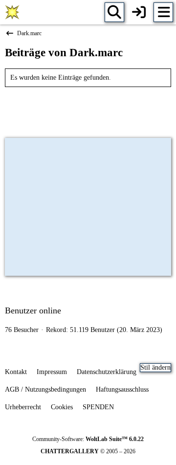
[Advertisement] (88, 109)
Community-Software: (88, 439)
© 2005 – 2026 (88, 451)
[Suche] (114, 12)
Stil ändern (155, 367)
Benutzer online (33, 310)
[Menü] (163, 12)
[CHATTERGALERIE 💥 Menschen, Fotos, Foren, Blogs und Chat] (12, 12)
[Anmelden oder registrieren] (139, 12)
